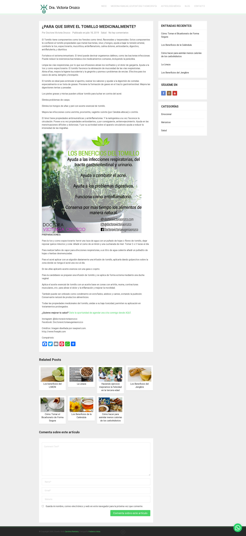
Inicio (104, 6)
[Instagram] (169, 93)
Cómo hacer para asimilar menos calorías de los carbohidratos (110, 417)
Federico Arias (94, 531)
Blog (187, 6)
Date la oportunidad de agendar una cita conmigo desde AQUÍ (100, 312)
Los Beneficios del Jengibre (175, 72)
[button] (237, 527)
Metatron (166, 122)
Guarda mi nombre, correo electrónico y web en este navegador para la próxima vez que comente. (94, 506)
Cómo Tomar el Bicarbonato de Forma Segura (52, 417)
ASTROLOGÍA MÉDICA (171, 6)
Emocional (166, 114)
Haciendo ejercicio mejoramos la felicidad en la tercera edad (110, 387)
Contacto (199, 6)
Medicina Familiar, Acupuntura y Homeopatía (134, 6)
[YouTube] (175, 93)
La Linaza (81, 384)
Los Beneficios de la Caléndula (176, 45)
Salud (103, 32)
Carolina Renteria (72, 531)
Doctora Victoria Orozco (58, 32)
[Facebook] (163, 93)
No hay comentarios (118, 32)
